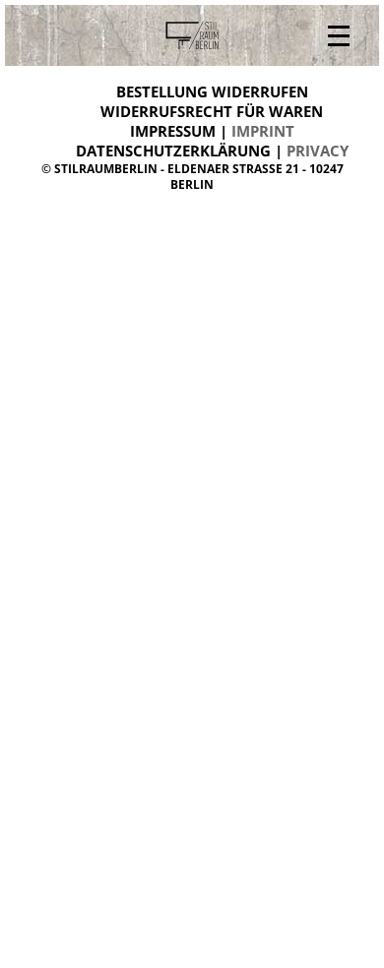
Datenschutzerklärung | (212, 150)
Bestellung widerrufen (212, 91)
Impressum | (212, 131)
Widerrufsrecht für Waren (211, 111)
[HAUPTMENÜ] (339, 35)
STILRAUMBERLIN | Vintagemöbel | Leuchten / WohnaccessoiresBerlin (192, 35)
